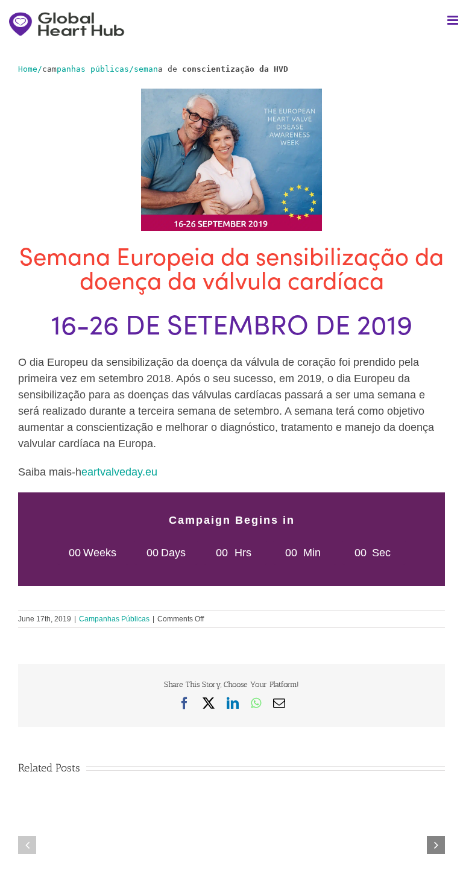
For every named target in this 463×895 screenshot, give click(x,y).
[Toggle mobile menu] (453, 20)
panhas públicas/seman (107, 69)
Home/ (30, 69)
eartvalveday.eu (119, 472)
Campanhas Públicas (114, 619)
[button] (27, 845)
